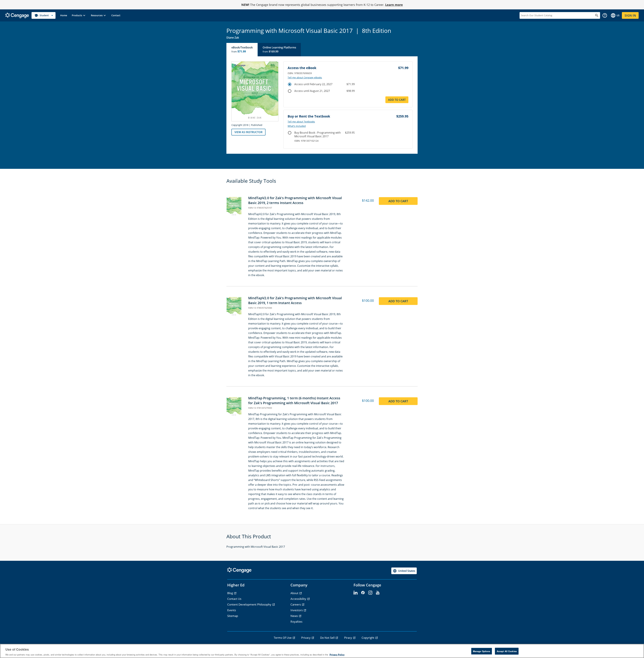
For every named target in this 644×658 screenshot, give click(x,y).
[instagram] (370, 592)
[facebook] (363, 592)
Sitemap (232, 616)
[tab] (242, 49)
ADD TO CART (397, 100)
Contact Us (234, 599)
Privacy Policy (337, 654)
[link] (63, 15)
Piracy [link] (348, 638)
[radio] (290, 84)
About (294, 593)
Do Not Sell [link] (327, 638)
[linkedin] (356, 592)
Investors (296, 610)
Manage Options (481, 651)
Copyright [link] (368, 638)
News (294, 616)
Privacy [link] (306, 638)
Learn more (394, 5)
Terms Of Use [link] (283, 638)
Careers (296, 604)
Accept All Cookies (507, 651)
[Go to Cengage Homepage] (17, 15)
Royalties (296, 621)
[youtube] (378, 592)
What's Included (297, 126)
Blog (230, 593)
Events (231, 610)
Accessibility (298, 599)
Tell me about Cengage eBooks (305, 77)
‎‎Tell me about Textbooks (301, 121)
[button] (79, 15)
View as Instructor (248, 132)
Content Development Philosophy (249, 604)
